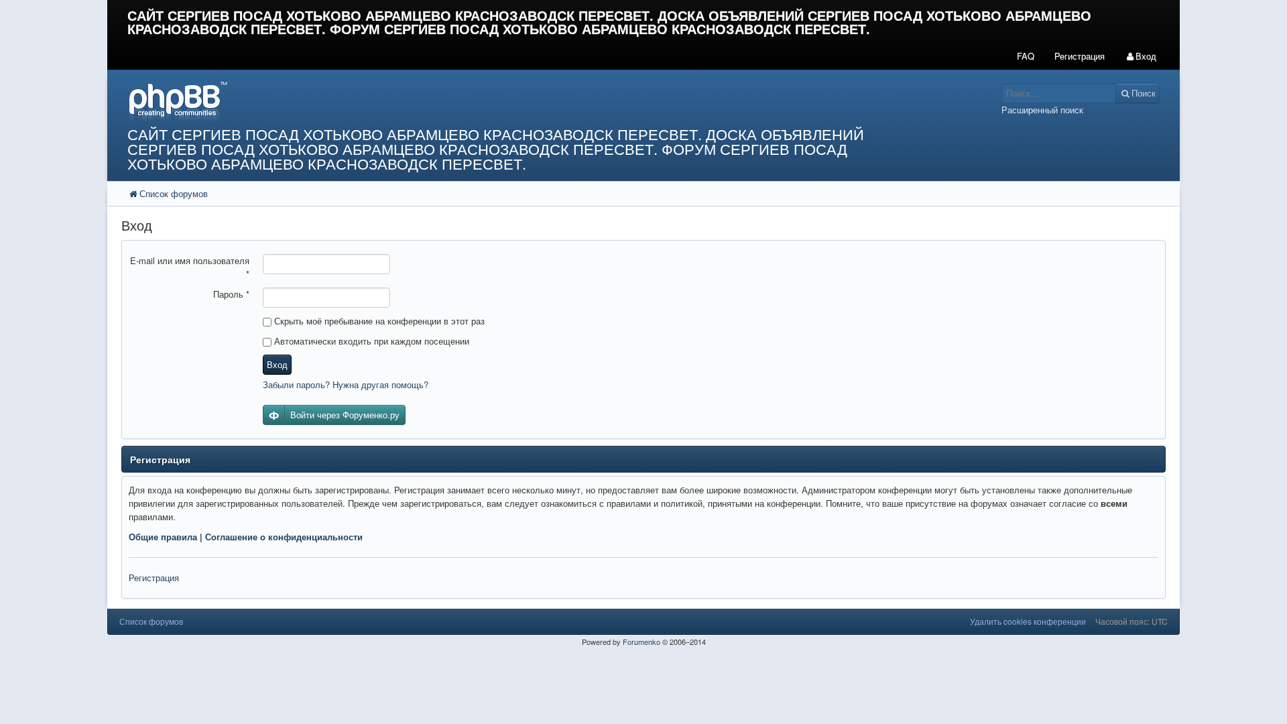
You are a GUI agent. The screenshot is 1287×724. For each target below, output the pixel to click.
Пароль (231, 294)
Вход (277, 364)
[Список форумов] (508, 101)
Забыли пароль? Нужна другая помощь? (345, 384)
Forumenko (641, 641)
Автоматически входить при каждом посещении (370, 341)
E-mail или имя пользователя (189, 267)
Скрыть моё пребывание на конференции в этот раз (378, 320)
